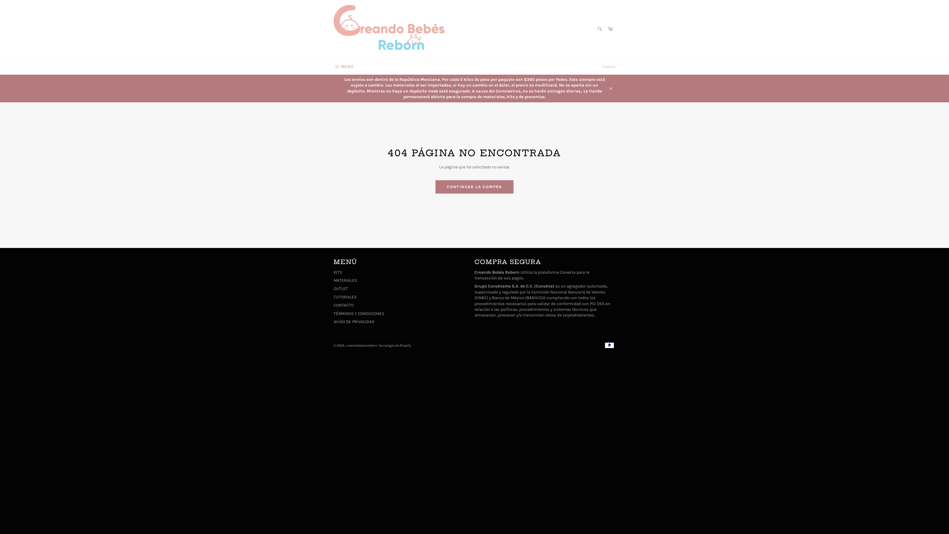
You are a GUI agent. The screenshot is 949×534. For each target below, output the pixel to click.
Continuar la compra (474, 186)
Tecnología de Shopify (394, 345)
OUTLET (341, 288)
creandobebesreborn (361, 345)
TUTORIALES (345, 296)
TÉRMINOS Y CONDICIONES (359, 313)
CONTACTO (344, 305)
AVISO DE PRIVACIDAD (354, 321)
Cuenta (608, 66)
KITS (338, 272)
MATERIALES (345, 280)
